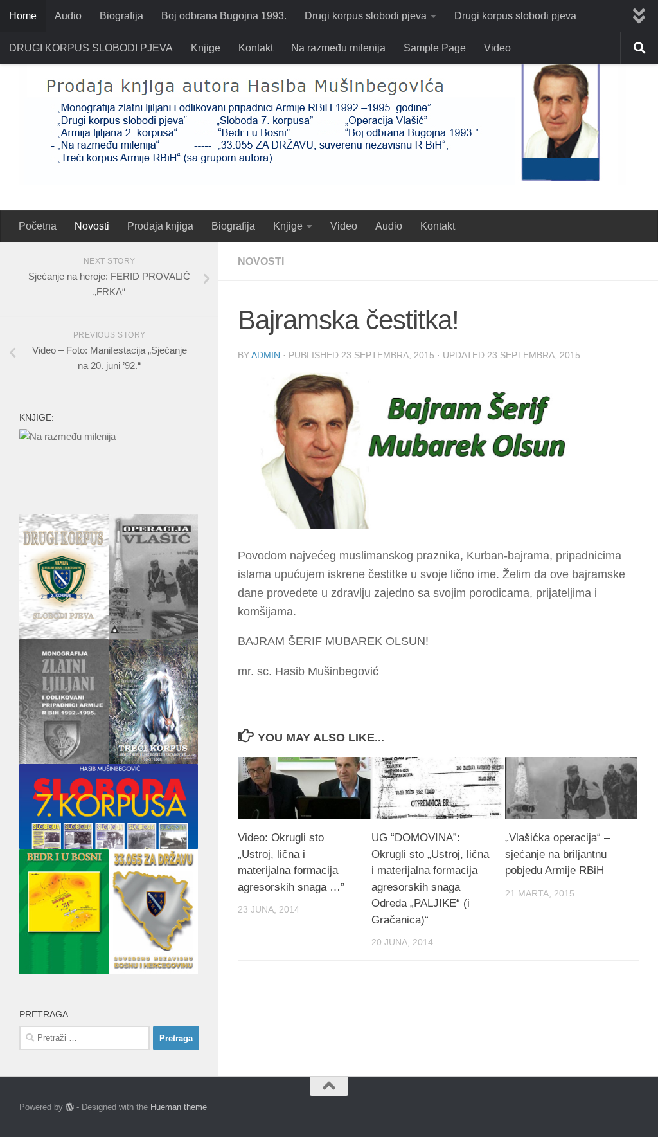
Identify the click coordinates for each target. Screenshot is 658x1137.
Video (497, 47)
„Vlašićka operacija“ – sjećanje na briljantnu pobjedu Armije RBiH (557, 854)
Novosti (92, 226)
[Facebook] (630, 1107)
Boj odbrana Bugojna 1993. (224, 15)
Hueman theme (178, 1107)
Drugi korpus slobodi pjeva (366, 15)
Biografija (121, 15)
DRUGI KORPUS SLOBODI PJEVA (91, 47)
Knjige (205, 47)
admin (265, 355)
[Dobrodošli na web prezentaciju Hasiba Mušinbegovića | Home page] (322, 121)
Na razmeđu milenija (338, 47)
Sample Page (435, 47)
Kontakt (255, 47)
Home (23, 15)
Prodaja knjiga (160, 226)
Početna (38, 226)
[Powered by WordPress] (70, 1107)
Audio (68, 15)
